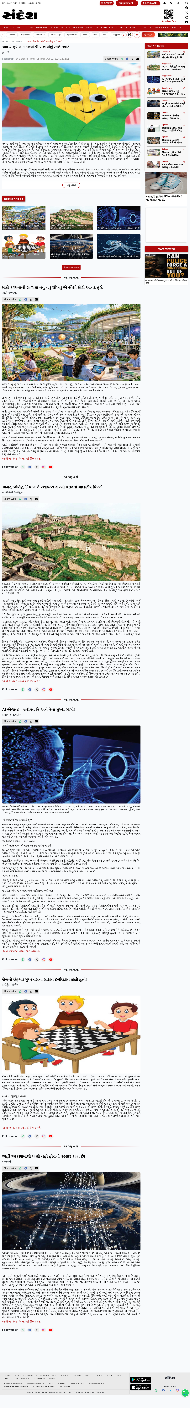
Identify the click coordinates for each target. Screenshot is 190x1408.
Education (40, 35)
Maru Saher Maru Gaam (35, 28)
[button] (57, 28)
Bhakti (175, 28)
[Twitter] (186, 12)
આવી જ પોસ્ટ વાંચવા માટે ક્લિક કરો (21, 458)
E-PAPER (108, 3)
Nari (95, 35)
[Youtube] (186, 22)
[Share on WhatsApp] (185, 1393)
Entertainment (161, 28)
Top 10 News (155, 46)
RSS (51, 1384)
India (67, 28)
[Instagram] (186, 17)
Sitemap (61, 1384)
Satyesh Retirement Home (16, 1387)
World (103, 28)
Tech (85, 35)
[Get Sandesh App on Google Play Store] (140, 1379)
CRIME (133, 28)
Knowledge (56, 35)
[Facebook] (186, 7)
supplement (16, 41)
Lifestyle (144, 28)
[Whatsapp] (186, 3)
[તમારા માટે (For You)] (137, 35)
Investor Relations (13, 1384)
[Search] (178, 3)
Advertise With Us (35, 1384)
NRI (104, 35)
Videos (12, 35)
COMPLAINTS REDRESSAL (44, 1387)
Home (6, 28)
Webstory (78, 28)
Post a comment (71, 267)
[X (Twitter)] (132, 58)
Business (90, 28)
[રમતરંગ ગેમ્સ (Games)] (130, 35)
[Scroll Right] (124, 35)
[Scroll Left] (3, 35)
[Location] (171, 3)
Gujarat (16, 28)
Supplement (126, 3)
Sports (124, 28)
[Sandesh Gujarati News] (23, 14)
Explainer (25, 35)
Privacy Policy (77, 1384)
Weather (55, 28)
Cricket (113, 28)
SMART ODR (65, 1387)
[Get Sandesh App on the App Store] (140, 1387)
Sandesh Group (96, 1384)
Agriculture (72, 35)
